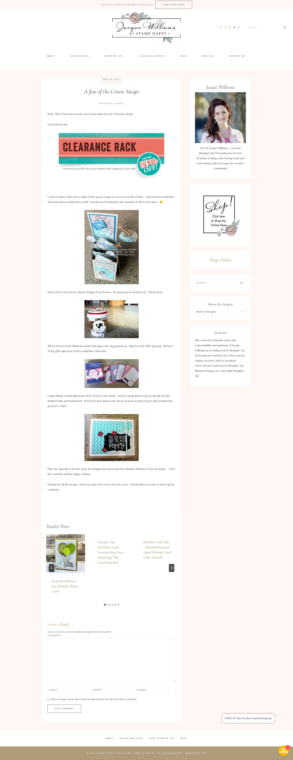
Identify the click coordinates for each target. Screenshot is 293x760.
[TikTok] (239, 27)
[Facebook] (221, 27)
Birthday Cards (111, 103)
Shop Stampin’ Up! (162, 738)
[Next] (171, 568)
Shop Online (220, 260)
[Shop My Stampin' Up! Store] (220, 215)
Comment (54, 635)
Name (53, 689)
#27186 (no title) (131, 738)
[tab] (105, 605)
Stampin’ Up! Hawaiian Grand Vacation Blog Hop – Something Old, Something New (111, 552)
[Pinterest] (230, 27)
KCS (204, 753)
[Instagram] (226, 27)
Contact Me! (237, 56)
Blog (183, 56)
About (51, 56)
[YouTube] (234, 27)
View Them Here (173, 5)
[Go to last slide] (51, 568)
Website (141, 689)
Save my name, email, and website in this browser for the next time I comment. (94, 699)
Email (97, 689)
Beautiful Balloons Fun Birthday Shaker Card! (65, 586)
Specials (208, 56)
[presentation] (65, 553)
